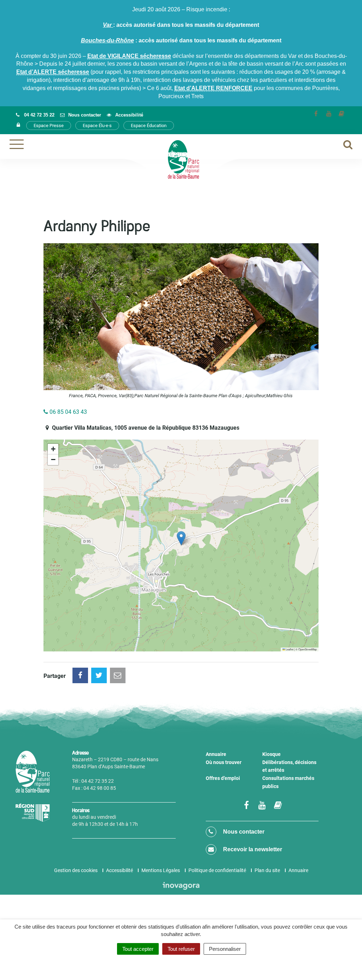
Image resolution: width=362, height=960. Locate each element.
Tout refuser (181, 949)
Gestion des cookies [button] (76, 870)
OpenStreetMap (307, 649)
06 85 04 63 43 (67, 412)
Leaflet (289, 649)
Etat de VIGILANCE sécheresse (129, 56)
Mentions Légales (160, 870)
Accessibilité (119, 870)
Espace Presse (49, 125)
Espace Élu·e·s (97, 125)
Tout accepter (137, 949)
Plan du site (267, 870)
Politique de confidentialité (217, 870)
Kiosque (271, 754)
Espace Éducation (149, 125)
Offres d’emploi (223, 778)
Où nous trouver (223, 762)
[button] (181, 538)
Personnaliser (225, 949)
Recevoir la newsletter (252, 849)
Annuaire (216, 754)
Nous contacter (243, 832)
